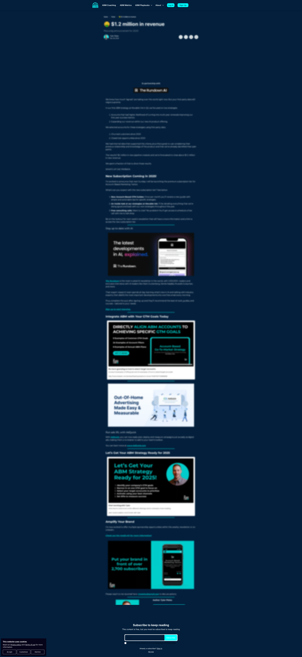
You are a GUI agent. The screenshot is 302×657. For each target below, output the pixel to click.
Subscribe (170, 637)
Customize (23, 652)
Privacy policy (15, 645)
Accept (9, 652)
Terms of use (30, 645)
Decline (38, 652)
